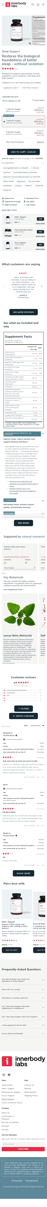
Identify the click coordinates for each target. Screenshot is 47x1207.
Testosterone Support (11, 1092)
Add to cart (11, 950)
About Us (6, 1113)
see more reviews (23, 312)
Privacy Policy (17, 1180)
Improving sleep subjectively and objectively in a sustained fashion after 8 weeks (24, 483)
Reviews (5, 1126)
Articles (5, 1130)
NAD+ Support (8, 1089)
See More (23, 523)
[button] (3, 4)
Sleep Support (8, 1099)
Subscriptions (30, 1092)
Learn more (39, 158)
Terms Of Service (31, 1180)
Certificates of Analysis (8, 1117)
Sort (26, 726)
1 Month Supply (13, 109)
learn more (40, 223)
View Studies (9, 568)
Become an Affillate (10, 1122)
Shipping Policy (31, 1096)
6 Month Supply (13, 132)
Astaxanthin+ (7, 1085)
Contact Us (29, 1085)
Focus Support (8, 1096)
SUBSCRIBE (23, 1149)
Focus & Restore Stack (12, 1103)
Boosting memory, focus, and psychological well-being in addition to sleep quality (23, 491)
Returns (27, 1089)
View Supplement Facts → (14, 589)
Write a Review (26, 717)
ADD (40, 219)
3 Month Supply (13, 121)
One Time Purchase (15, 142)
